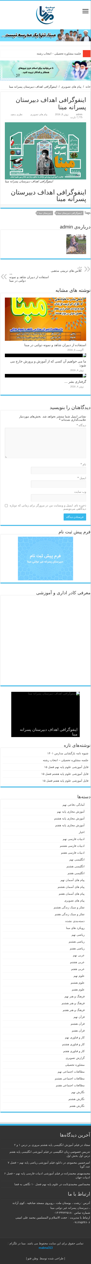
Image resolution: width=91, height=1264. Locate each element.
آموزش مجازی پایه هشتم (69, 818)
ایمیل (82, 478)
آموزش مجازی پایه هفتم (70, 825)
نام (83, 464)
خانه (88, 86)
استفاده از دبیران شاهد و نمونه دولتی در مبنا (29, 277)
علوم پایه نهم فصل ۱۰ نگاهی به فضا (36, 1184)
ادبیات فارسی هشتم (72, 845)
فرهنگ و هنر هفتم (74, 1010)
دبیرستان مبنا (45, 213)
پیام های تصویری (71, 86)
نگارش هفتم (77, 1105)
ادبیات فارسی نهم (74, 839)
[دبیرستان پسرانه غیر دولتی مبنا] (45, 14)
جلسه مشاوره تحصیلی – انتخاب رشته (59, 53)
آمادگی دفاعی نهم (74, 804)
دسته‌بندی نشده (75, 921)
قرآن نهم (79, 1017)
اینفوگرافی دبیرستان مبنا (70, 213)
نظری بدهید (17, 114)
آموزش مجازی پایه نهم (71, 811)
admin (79, 114)
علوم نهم (79, 975)
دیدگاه (81, 425)
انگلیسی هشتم (75, 866)
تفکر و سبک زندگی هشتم (69, 907)
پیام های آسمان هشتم (71, 887)
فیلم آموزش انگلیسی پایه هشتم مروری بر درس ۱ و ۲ (46, 1145)
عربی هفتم (78, 969)
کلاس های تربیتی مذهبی (66, 269)
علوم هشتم (78, 982)
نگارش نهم (78, 1092)
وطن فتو (33, 1258)
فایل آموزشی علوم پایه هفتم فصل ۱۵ (65, 780)
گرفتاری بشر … (75, 381)
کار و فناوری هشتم (73, 1044)
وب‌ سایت (80, 491)
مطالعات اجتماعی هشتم (70, 1078)
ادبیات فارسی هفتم (73, 852)
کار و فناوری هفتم (74, 1051)
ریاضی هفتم (77, 948)
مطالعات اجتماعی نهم (71, 1071)
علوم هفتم (78, 989)
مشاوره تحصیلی (75, 1064)
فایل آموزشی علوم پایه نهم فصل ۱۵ (66, 767)
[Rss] (49, 1253)
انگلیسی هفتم (76, 873)
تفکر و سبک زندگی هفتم (70, 914)
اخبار (82, 832)
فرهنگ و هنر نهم (74, 996)
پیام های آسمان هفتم (72, 893)
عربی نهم (79, 955)
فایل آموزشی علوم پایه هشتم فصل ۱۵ (64, 773)
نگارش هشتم (76, 1099)
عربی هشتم (77, 962)
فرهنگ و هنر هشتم (73, 1003)
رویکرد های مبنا (75, 928)
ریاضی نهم (78, 934)
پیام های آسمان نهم (73, 880)
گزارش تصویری (75, 1058)
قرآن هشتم (78, 1023)
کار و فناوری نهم (75, 1037)
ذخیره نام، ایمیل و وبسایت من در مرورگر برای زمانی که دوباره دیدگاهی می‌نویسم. (48, 507)
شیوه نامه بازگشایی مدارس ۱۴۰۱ (67, 753)
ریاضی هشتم (77, 941)
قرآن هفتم (78, 1030)
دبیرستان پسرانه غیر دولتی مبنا (69, 1207)
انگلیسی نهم (77, 859)
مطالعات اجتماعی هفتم (70, 1085)
